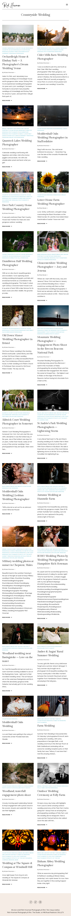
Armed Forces (7, 549)
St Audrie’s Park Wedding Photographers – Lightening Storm (52, 427)
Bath (58, 719)
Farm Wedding (46, 725)
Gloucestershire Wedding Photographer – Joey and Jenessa (52, 267)
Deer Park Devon (24, 198)
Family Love (23, 134)
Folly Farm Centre (43, 787)
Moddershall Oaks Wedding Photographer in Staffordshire (52, 137)
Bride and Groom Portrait (59, 413)
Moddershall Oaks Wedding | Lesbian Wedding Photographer (15, 495)
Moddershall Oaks (60, 128)
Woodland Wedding (16, 416)
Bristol (21, 786)
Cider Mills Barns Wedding (57, 48)
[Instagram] (40, 902)
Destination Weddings (45, 328)
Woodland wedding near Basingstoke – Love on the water (17, 657)
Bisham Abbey (61, 853)
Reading (21, 648)
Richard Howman (9, 72)
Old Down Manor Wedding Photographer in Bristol (17, 339)
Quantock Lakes (13, 135)
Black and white (43, 413)
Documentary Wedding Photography (15, 200)
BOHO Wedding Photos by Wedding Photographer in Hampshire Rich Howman (52, 559)
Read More (7, 100)
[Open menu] (67, 4)
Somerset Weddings (9, 53)
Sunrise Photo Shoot (51, 333)
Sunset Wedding (7, 556)
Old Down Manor (8, 332)
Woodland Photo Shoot (45, 648)
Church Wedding (8, 48)
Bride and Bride (16, 486)
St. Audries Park (42, 420)
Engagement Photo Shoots (46, 332)
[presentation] (18, 35)
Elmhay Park (13, 51)
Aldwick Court (7, 413)
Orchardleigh (23, 51)
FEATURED (29, 330)
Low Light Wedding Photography (53, 490)
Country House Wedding (23, 48)
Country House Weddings (11, 50)
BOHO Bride (52, 254)
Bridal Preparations (9, 128)
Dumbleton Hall (14, 258)
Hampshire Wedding (60, 551)
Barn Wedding (42, 48)
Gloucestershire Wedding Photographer (51, 258)
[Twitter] (35, 902)
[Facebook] (30, 902)
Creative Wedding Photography (55, 330)
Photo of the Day (60, 418)
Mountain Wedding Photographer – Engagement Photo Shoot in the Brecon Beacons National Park (52, 345)
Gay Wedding (13, 488)
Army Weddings (18, 549)
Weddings (20, 53)
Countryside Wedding (45, 50)
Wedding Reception (9, 137)
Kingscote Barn (42, 259)
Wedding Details (20, 556)
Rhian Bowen (43, 208)
